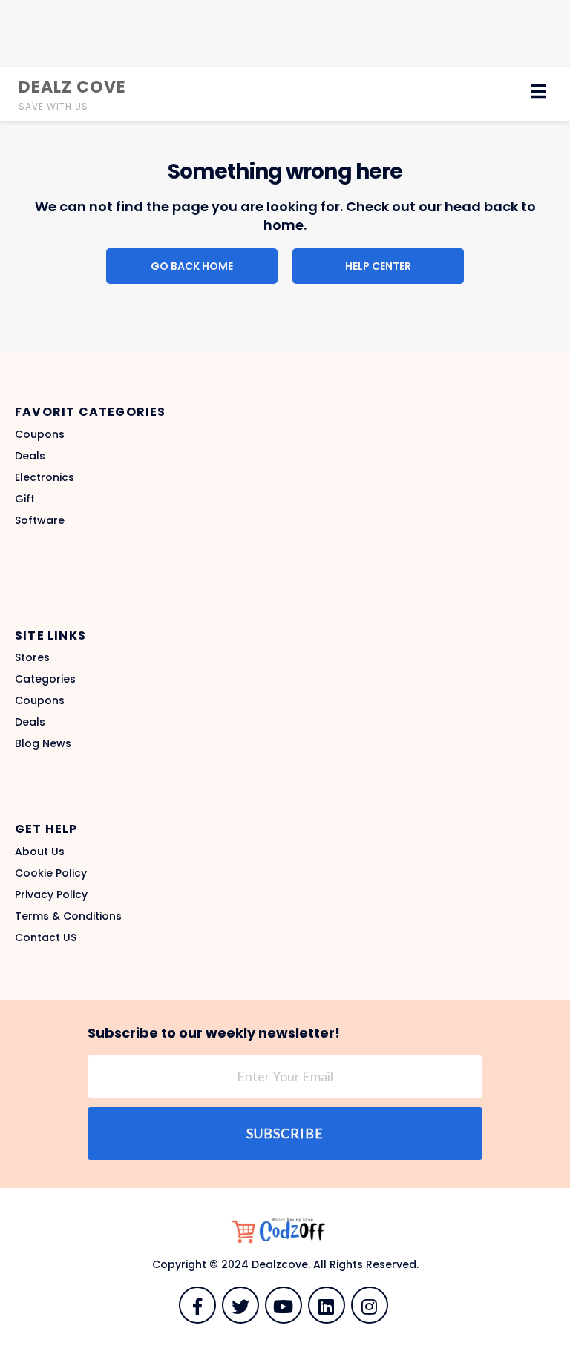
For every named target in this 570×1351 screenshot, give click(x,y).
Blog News (43, 743)
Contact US (45, 937)
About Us (40, 851)
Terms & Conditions (68, 916)
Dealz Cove (72, 87)
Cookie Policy (51, 873)
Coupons (40, 434)
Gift (25, 498)
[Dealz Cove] (285, 1231)
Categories (45, 678)
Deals (30, 455)
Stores (32, 657)
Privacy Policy (51, 894)
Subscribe (285, 1133)
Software (40, 520)
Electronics (44, 477)
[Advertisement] (285, 33)
